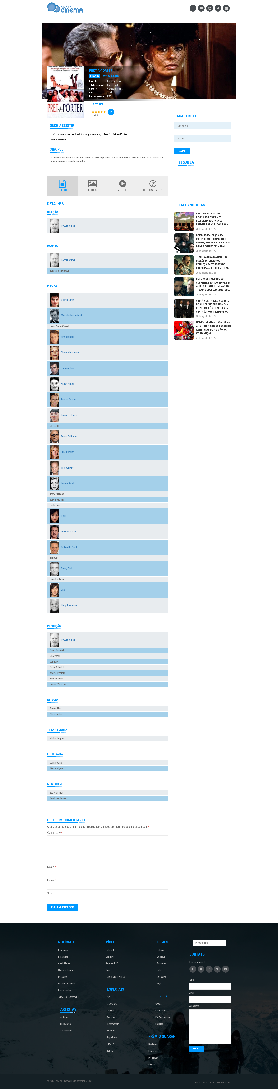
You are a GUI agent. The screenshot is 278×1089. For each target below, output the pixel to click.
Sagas (159, 983)
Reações (152, 1064)
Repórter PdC (112, 963)
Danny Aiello (67, 568)
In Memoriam (113, 1024)
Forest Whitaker (69, 436)
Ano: (91, 92)
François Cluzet (69, 531)
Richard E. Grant (69, 547)
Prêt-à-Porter (100, 71)
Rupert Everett (68, 399)
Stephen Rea (67, 368)
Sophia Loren (67, 299)
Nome (51, 867)
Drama (120, 88)
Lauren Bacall (67, 483)
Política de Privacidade (219, 1082)
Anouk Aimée (67, 383)
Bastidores (63, 950)
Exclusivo (62, 976)
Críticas (160, 950)
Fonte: (52, 140)
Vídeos (123, 190)
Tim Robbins (67, 467)
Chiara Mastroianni (70, 352)
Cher (63, 589)
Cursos (110, 1010)
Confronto (112, 1004)
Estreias (160, 970)
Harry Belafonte (69, 605)
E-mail (51, 880)
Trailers (109, 970)
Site (49, 893)
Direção (93, 81)
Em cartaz (161, 963)
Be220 (91, 1080)
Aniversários (66, 1030)
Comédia (111, 88)
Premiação (153, 1057)
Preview (110, 1044)
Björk (63, 515)
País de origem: (97, 96)
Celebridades (64, 963)
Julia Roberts (67, 452)
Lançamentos (64, 990)
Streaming (161, 976)
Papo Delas (112, 1037)
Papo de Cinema (62, 1080)
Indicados (153, 1051)
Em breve (161, 956)
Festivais (111, 1017)
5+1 (108, 997)
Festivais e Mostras (67, 983)
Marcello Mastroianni (71, 315)
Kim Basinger (67, 336)
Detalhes (62, 190)
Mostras (111, 1030)
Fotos (92, 190)
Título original (96, 85)
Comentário (55, 832)
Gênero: (93, 88)
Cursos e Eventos (66, 970)
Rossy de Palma (69, 415)
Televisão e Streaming (68, 996)
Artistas (64, 1017)
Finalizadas (160, 1010)
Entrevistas (65, 1024)
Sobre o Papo (201, 1082)
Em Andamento (162, 1017)
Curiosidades (153, 190)
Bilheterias (63, 956)
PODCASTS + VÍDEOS (115, 976)
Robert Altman (114, 81)
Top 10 (110, 1050)
